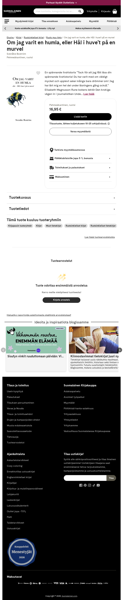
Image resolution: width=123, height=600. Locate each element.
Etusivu (10, 37)
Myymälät (94, 21)
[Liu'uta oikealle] (118, 28)
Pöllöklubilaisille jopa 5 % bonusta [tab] (74, 158)
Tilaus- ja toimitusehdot (20, 414)
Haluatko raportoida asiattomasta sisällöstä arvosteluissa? (39, 315)
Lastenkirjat (13, 500)
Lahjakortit (13, 494)
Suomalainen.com (69, 596)
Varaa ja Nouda (15, 408)
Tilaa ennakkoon (50, 21)
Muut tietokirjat (53, 226)
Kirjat (18, 37)
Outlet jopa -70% (16, 511)
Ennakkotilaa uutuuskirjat (21, 471)
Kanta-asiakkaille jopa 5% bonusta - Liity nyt (35, 28)
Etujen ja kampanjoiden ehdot (23, 419)
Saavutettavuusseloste (19, 431)
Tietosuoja (12, 436)
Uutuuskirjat (13, 528)
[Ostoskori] (114, 11)
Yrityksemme (71, 425)
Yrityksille (92, 11)
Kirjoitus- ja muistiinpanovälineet (25, 488)
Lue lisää (88, 93)
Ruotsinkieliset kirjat (34, 37)
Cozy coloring (14, 465)
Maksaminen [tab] (62, 176)
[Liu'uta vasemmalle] (5, 28)
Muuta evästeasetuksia (19, 425)
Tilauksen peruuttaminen (20, 402)
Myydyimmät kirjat (24, 21)
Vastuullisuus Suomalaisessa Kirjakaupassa (87, 431)
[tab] (61, 198)
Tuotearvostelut (15, 442)
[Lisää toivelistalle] (38, 73)
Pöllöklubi (112, 21)
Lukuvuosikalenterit (17, 505)
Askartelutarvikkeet (18, 460)
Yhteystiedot (71, 419)
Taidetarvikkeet (15, 522)
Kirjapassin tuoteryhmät (20, 226)
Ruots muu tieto (54, 37)
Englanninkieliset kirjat (19, 477)
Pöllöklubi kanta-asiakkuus (78, 408)
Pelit (9, 517)
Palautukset (13, 397)
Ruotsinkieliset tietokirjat (103, 226)
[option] (35, 28)
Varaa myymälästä (80, 131)
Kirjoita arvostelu (61, 300)
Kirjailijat (12, 482)
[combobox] (59, 11)
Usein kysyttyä (15, 391)
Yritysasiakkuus (72, 414)
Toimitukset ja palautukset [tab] (70, 167)
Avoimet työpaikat (74, 397)
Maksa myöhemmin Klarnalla (88, 28)
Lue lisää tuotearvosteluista (100, 237)
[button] (6, 21)
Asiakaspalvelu (73, 21)
